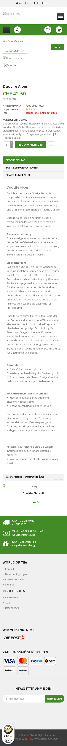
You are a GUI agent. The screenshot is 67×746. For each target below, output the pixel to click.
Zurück (58, 47)
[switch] (8, 741)
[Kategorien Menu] (6, 30)
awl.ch (12, 463)
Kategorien (17, 50)
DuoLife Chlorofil (33, 493)
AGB (7, 602)
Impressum (11, 597)
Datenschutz (12, 607)
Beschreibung (15, 160)
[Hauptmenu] (60, 16)
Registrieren (43, 3)
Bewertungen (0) (18, 175)
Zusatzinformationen (22, 167)
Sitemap (10, 584)
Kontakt (9, 569)
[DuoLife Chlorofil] (33, 486)
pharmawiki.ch (31, 459)
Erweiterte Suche (14, 579)
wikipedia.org (50, 459)
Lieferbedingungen (16, 574)
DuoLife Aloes (16, 41)
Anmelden (24, 3)
